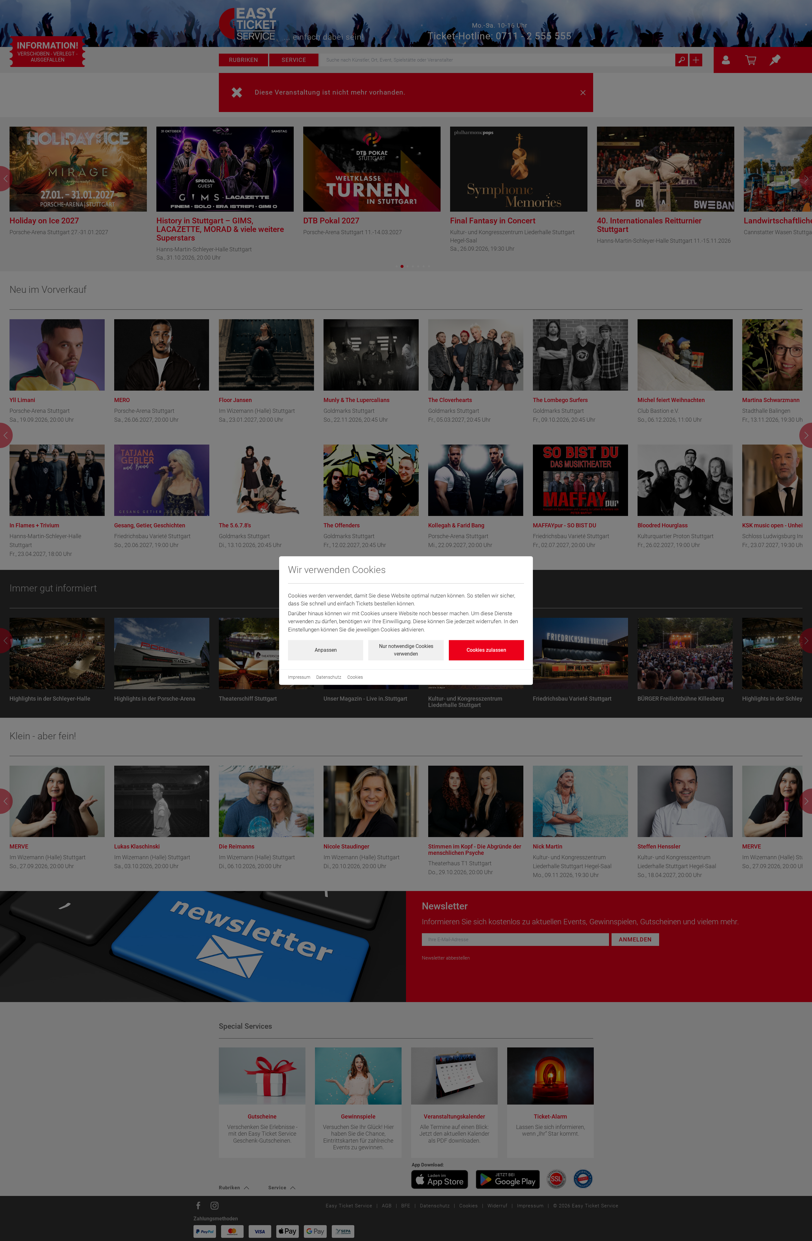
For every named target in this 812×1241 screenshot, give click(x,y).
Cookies (355, 677)
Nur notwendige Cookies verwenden (406, 650)
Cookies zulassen (486, 650)
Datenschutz (328, 677)
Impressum (299, 677)
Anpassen (326, 650)
